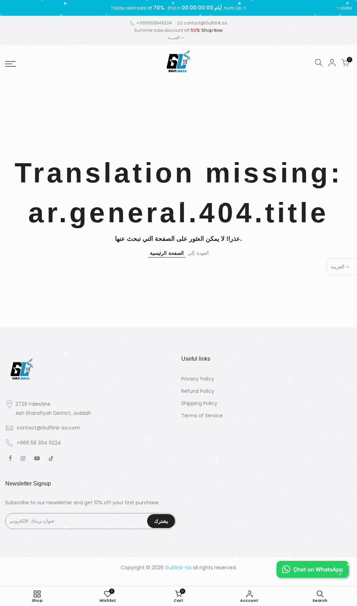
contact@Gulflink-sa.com (48, 427)
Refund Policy (197, 391)
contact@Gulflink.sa (205, 23)
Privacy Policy (197, 378)
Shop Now (212, 30)
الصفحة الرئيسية (167, 253)
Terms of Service (202, 415)
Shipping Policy (199, 403)
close (14, 8)
